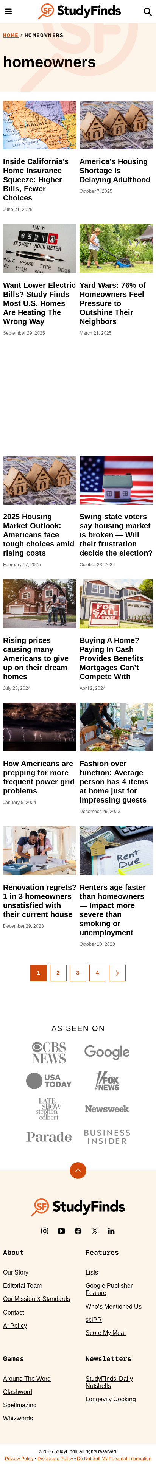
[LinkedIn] (111, 1231)
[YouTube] (61, 1231)
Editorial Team (22, 1285)
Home (11, 35)
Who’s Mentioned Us (114, 1306)
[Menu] (8, 11)
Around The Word (27, 1378)
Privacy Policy (19, 1458)
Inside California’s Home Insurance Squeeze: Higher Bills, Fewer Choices (36, 179)
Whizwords (18, 1418)
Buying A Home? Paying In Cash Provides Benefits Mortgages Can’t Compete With (112, 658)
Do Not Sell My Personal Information (114, 1458)
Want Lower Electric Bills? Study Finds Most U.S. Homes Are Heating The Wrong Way (39, 303)
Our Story (15, 1272)
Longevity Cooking (111, 1399)
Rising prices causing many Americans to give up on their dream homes (36, 658)
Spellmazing (20, 1405)
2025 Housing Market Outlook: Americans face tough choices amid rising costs (38, 534)
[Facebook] (78, 1231)
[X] (94, 1231)
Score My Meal (106, 1333)
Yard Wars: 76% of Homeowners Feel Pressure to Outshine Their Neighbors (113, 303)
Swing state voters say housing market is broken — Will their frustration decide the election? (116, 534)
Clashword (17, 1392)
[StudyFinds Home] (79, 11)
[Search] (147, 11)
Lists (92, 1272)
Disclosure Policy (55, 1458)
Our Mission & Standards (36, 1299)
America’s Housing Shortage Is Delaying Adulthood (115, 170)
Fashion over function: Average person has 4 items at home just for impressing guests (114, 781)
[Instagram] (44, 1231)
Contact (13, 1312)
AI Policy (15, 1326)
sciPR (94, 1319)
